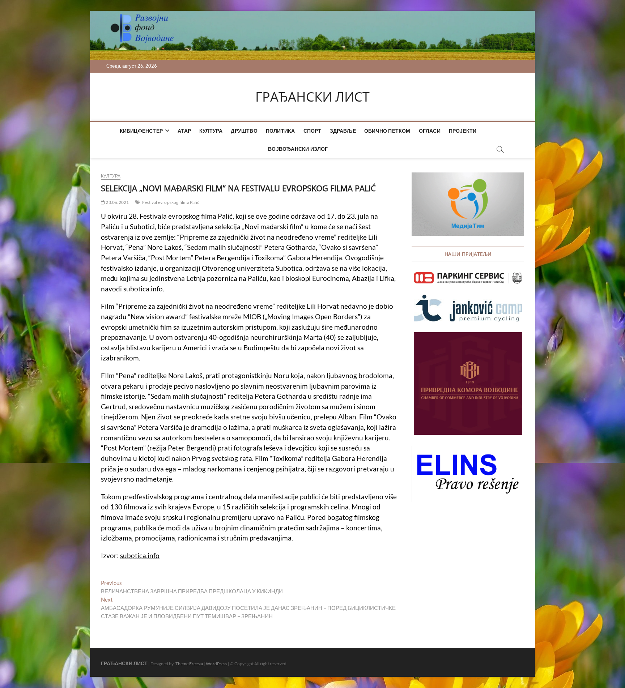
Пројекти (463, 131)
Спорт (312, 131)
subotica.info (143, 289)
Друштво (244, 131)
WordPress (216, 663)
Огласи (430, 131)
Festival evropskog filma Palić (170, 202)
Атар (184, 131)
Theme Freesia (189, 663)
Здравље (343, 131)
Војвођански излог (298, 149)
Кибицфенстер (141, 131)
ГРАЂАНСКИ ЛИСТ (312, 97)
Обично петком (387, 131)
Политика (280, 131)
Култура (210, 131)
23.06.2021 (117, 202)
